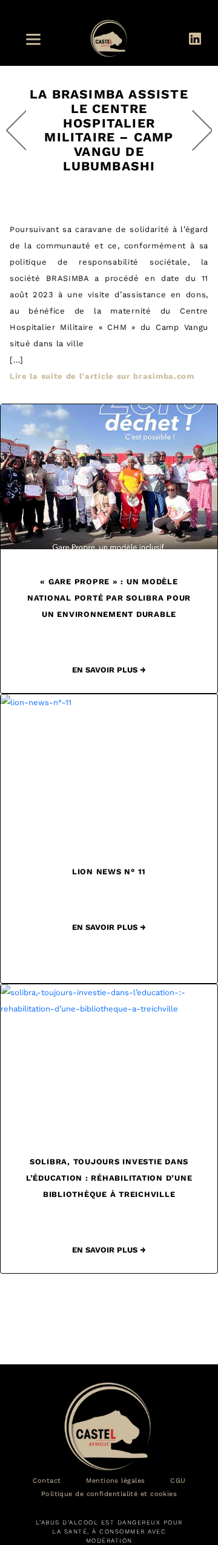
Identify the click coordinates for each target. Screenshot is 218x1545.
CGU (177, 1481)
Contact (47, 1481)
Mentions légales (115, 1481)
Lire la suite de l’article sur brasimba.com (102, 376)
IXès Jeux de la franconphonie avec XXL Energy (202, 130)
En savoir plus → (109, 669)
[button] (37, 40)
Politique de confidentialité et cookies (109, 1494)
